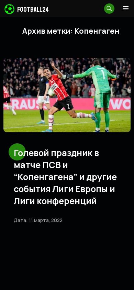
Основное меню (126, 8)
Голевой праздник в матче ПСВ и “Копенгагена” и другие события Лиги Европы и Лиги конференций (65, 177)
